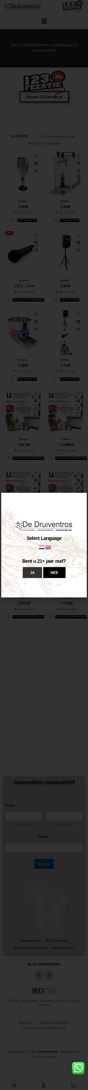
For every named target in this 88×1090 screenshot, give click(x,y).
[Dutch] (42, 547)
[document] (44, 545)
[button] (32, 572)
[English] (48, 547)
